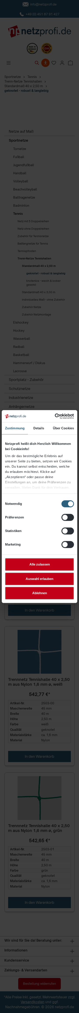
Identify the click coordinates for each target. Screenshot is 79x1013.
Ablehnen (39, 593)
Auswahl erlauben (39, 579)
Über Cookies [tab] (63, 428)
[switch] (67, 517)
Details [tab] (38, 428)
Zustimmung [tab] (15, 428)
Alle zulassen (39, 564)
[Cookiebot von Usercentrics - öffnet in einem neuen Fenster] (56, 416)
